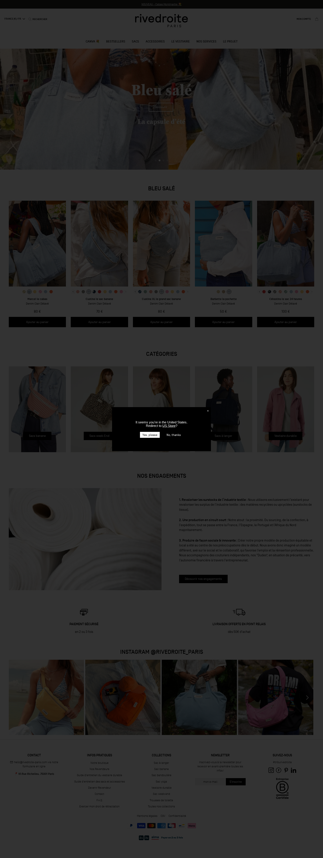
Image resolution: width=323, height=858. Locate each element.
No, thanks (174, 434)
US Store (169, 425)
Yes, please (149, 434)
